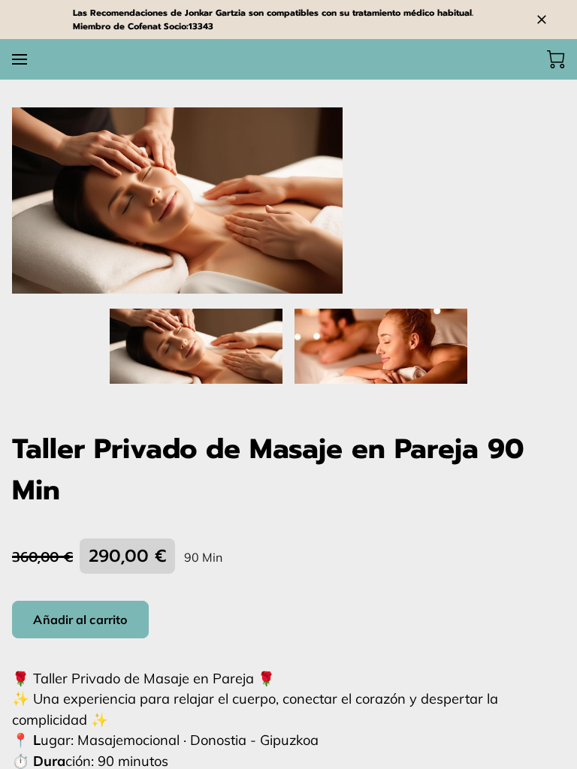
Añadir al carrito (80, 619)
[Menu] (19, 59)
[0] (556, 59)
